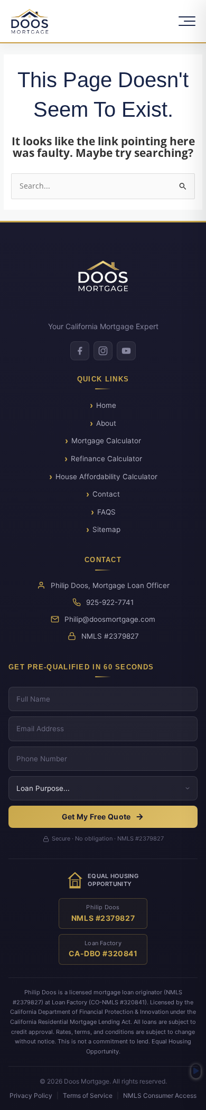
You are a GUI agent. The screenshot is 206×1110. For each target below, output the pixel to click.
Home (106, 405)
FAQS (106, 512)
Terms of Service (88, 1095)
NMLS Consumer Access (159, 1095)
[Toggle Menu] (187, 21)
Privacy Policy (31, 1095)
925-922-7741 (110, 602)
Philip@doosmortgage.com (109, 619)
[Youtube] (126, 350)
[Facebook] (79, 350)
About (106, 423)
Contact (106, 494)
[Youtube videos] (196, 1071)
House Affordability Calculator (106, 476)
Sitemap (106, 529)
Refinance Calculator (106, 458)
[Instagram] (103, 350)
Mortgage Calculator (106, 440)
